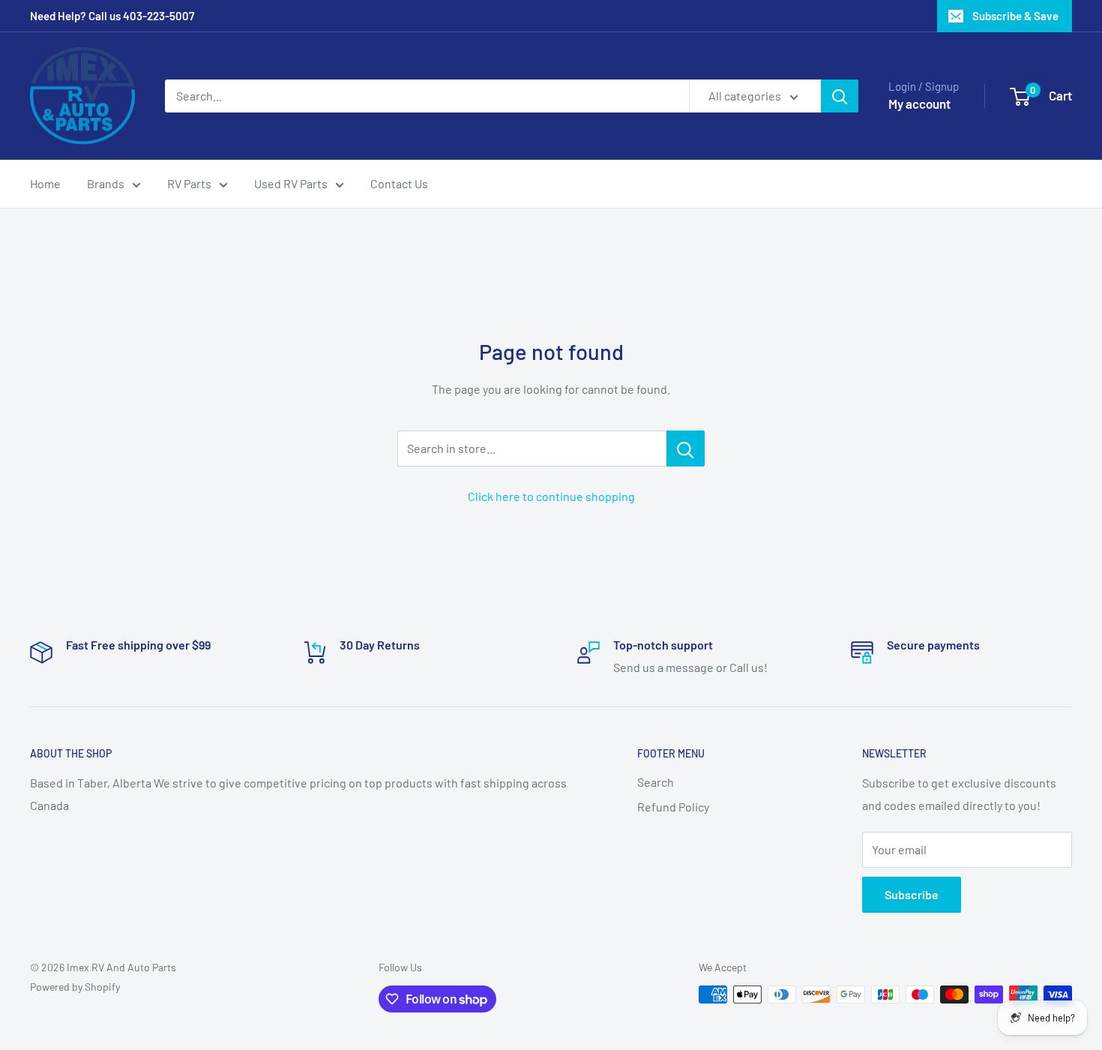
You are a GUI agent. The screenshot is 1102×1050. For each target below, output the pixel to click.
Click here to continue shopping (551, 496)
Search (655, 782)
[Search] (839, 96)
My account (919, 103)
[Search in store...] (685, 448)
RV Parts (189, 183)
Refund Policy (673, 807)
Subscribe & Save (1015, 15)
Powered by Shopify (75, 986)
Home (45, 183)
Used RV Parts (291, 183)
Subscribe (912, 894)
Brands (105, 183)
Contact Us (399, 183)
